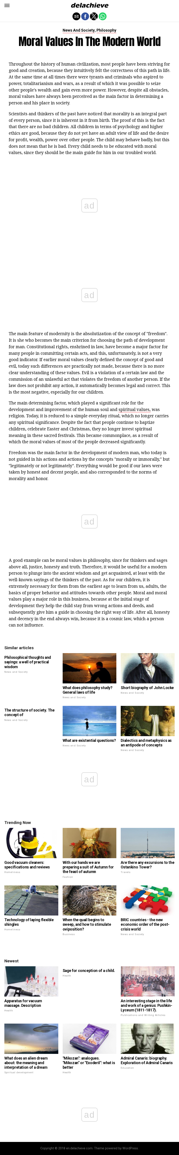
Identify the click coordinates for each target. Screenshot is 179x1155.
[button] (7, 5)
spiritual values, (135, 409)
